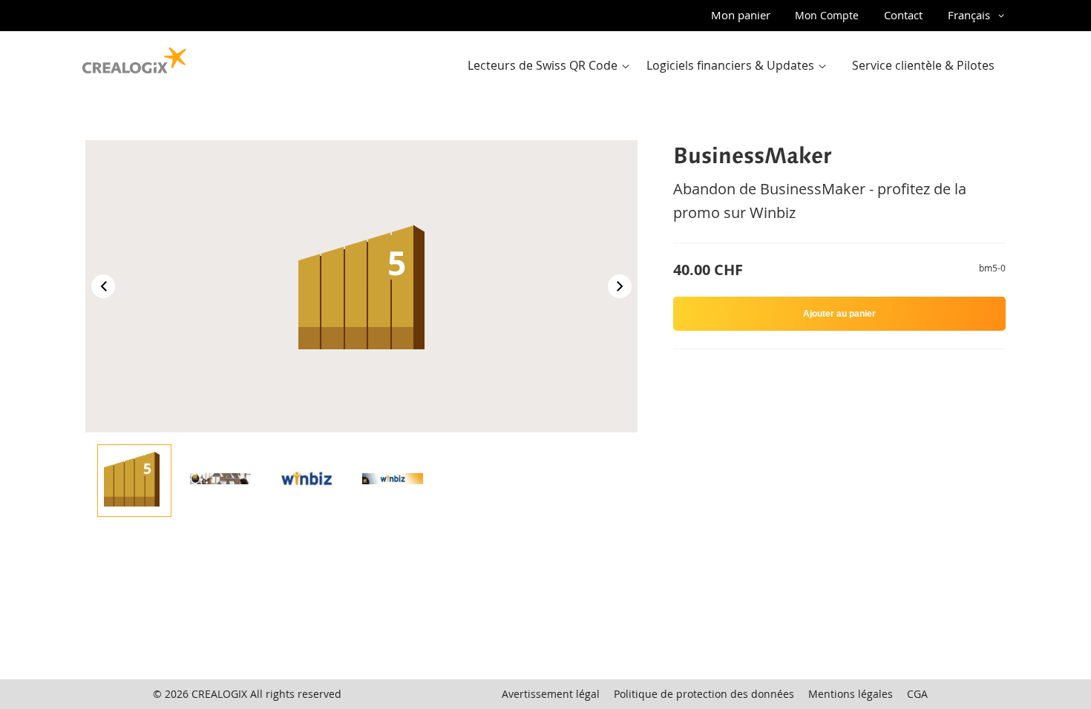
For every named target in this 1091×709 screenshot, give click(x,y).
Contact (903, 14)
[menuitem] (552, 65)
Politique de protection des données (704, 694)
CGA (917, 694)
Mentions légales (850, 694)
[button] (978, 15)
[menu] (735, 65)
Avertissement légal (551, 694)
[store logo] (134, 57)
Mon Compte (827, 15)
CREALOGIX (219, 694)
